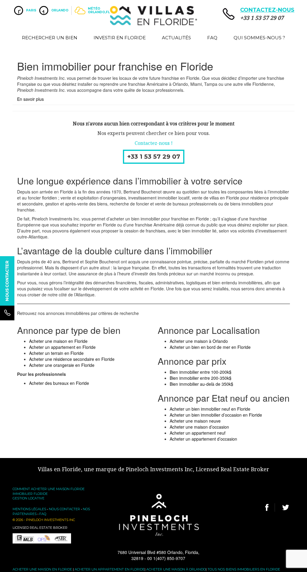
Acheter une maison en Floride (58, 341)
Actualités (176, 37)
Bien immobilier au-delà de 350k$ (201, 384)
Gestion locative (28, 498)
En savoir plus (30, 99)
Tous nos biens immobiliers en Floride (243, 569)
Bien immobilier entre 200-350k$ (200, 378)
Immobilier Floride (30, 494)
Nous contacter (64, 509)
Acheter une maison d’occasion (199, 427)
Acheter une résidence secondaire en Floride (72, 359)
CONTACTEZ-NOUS (267, 10)
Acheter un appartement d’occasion (203, 439)
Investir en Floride (120, 37)
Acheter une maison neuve (195, 421)
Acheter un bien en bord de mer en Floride (210, 347)
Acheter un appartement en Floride (62, 347)
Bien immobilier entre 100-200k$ (200, 372)
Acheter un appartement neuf (197, 433)
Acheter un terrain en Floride (56, 353)
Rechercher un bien (49, 37)
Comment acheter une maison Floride (49, 489)
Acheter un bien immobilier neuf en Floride (210, 409)
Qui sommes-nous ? (259, 37)
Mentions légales (29, 509)
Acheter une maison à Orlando (199, 341)
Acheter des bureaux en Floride (59, 383)
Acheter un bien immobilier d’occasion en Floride (216, 415)
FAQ (212, 37)
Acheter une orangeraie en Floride (61, 365)
